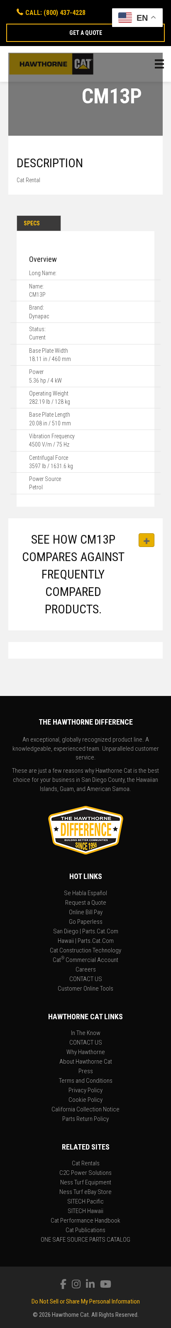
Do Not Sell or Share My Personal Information (86, 1301)
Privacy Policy (85, 1090)
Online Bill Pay (86, 912)
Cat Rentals (86, 1163)
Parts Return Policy (85, 1119)
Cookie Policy (85, 1100)
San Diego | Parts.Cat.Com (85, 931)
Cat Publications (85, 1230)
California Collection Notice (85, 1109)
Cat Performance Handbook (85, 1221)
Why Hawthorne (85, 1052)
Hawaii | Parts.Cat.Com (86, 941)
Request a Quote (85, 903)
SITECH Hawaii (85, 1211)
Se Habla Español (85, 893)
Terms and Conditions (85, 1081)
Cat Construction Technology (85, 950)
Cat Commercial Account (85, 960)
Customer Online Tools (85, 989)
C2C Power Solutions (85, 1173)
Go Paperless (86, 922)
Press (85, 1071)
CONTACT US (85, 979)
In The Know (85, 1033)
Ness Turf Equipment (85, 1182)
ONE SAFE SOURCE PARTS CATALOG (85, 1240)
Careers (86, 970)
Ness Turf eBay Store (85, 1192)
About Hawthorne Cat (85, 1062)
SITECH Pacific (85, 1202)
